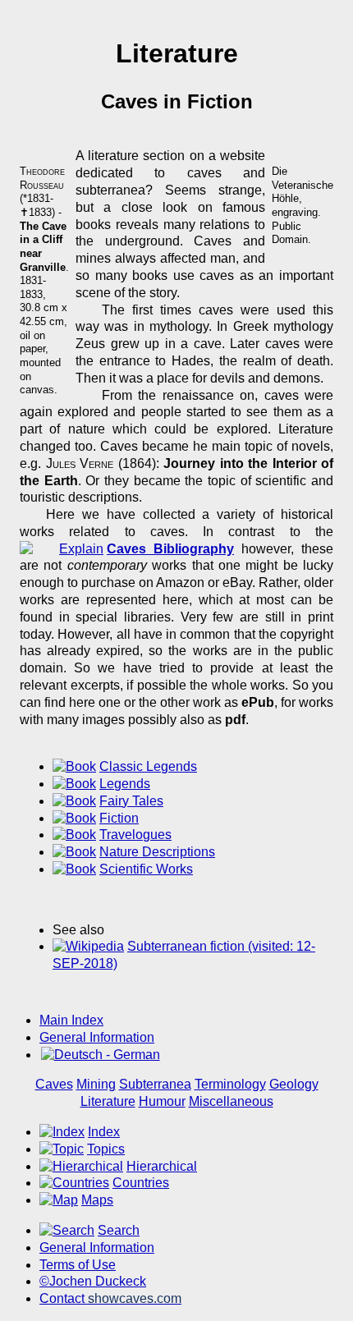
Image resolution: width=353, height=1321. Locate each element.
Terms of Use (77, 1265)
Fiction (119, 818)
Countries (140, 1183)
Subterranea (155, 1084)
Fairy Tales (131, 801)
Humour (162, 1101)
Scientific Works (146, 869)
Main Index (71, 1020)
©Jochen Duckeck (92, 1281)
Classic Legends (148, 766)
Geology (294, 1084)
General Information (96, 1037)
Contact (110, 1298)
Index (104, 1132)
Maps (97, 1200)
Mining (96, 1084)
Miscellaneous (231, 1101)
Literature (107, 1101)
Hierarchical (161, 1166)
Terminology (230, 1084)
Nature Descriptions (157, 852)
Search (119, 1230)
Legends (124, 784)
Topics (106, 1149)
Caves (54, 1084)
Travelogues (135, 835)
